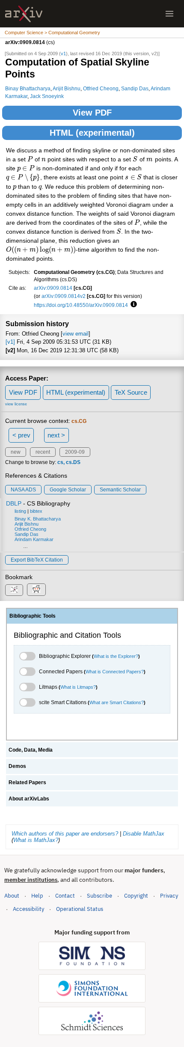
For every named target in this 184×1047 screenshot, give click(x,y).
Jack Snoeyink (47, 96)
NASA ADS (23, 490)
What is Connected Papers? (115, 671)
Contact (65, 895)
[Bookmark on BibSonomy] (14, 590)
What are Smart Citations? (116, 702)
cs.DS (73, 462)
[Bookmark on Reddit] (36, 589)
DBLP (13, 503)
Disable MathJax (143, 833)
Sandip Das (134, 88)
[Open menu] (169, 13)
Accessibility (28, 909)
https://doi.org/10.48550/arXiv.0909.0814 (81, 305)
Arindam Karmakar (34, 539)
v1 (63, 53)
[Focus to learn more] (132, 305)
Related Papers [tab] (27, 782)
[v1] (10, 342)
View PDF (92, 112)
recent (43, 452)
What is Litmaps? (78, 687)
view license (16, 404)
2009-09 (75, 452)
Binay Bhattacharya (27, 88)
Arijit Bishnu (66, 88)
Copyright (136, 895)
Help (37, 895)
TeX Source (131, 392)
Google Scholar (68, 490)
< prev (21, 435)
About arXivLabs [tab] (29, 798)
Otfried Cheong (101, 88)
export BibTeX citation (37, 560)
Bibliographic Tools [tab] (32, 616)
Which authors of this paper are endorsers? (65, 833)
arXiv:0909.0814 (53, 288)
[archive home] (23, 14)
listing (20, 511)
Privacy (169, 895)
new (16, 452)
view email (75, 333)
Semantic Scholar (120, 490)
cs (60, 462)
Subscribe (99, 895)
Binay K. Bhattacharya (38, 518)
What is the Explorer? (116, 656)
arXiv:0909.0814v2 (64, 296)
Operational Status (79, 909)
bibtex (36, 511)
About (11, 895)
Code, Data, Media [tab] (31, 750)
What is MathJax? (35, 840)
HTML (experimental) (92, 132)
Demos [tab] (17, 766)
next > (56, 435)
